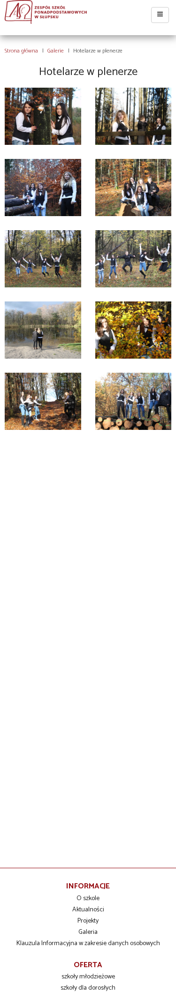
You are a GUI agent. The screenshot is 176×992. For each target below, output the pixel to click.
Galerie (55, 50)
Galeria (88, 932)
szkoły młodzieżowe (88, 976)
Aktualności (88, 909)
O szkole (88, 898)
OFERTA (88, 965)
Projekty (88, 921)
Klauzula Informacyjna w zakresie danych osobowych (88, 943)
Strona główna (21, 50)
